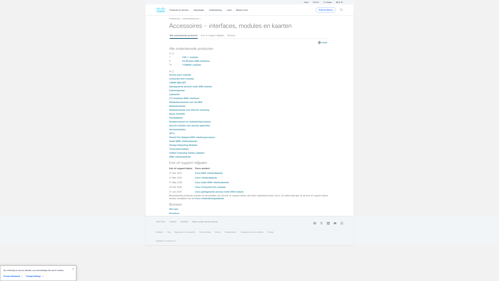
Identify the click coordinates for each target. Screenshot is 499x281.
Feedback (175, 213)
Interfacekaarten (177, 90)
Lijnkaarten (174, 94)
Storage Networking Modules (183, 145)
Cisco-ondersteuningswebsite (209, 198)
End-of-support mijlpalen (212, 35)
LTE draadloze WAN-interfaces (184, 98)
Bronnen (231, 35)
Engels (324, 42)
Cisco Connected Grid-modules (210, 187)
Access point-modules (180, 75)
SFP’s (172, 133)
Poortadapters (176, 118)
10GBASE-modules (191, 65)
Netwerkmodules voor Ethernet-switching (189, 110)
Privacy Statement (12, 276)
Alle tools (173, 209)
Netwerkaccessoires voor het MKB (185, 102)
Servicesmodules (177, 129)
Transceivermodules (179, 149)
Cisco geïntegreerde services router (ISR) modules (219, 192)
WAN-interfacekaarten (180, 157)
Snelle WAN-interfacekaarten (183, 141)
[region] (38, 273)
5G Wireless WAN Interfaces (196, 61)
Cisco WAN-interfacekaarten (209, 173)
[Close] (73, 268)
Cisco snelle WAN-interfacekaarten (212, 182)
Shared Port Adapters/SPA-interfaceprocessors (192, 137)
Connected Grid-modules (181, 79)
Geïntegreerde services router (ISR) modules (190, 86)
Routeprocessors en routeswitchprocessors (190, 122)
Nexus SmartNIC (177, 114)
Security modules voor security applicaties (189, 125)
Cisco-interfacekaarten (206, 178)
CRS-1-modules (190, 57)
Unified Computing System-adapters (187, 153)
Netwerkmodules (177, 106)
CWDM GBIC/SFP (177, 83)
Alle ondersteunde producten (184, 35)
